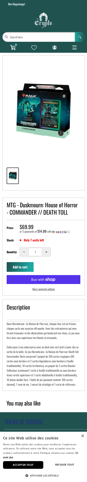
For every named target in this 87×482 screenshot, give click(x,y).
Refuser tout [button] (64, 464)
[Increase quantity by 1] (46, 252)
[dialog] (43, 457)
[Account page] (54, 47)
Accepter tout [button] (23, 465)
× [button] (82, 436)
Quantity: (12, 252)
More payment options (43, 289)
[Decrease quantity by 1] (24, 252)
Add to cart (20, 267)
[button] (50, 231)
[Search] (80, 37)
